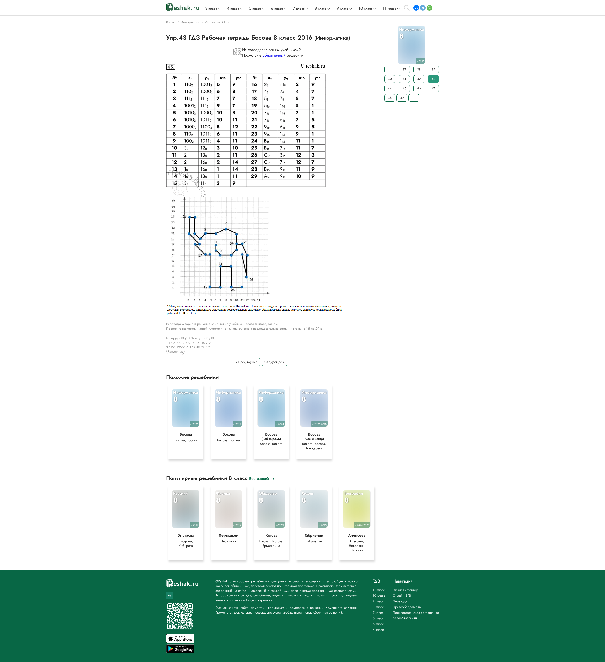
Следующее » (274, 361)
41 (404, 79)
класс (211, 8)
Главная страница (406, 589)
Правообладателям (407, 607)
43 (433, 79)
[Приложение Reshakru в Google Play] (180, 651)
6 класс (378, 618)
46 (419, 88)
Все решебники (263, 478)
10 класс (379, 595)
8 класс (378, 607)
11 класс (379, 589)
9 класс (378, 601)
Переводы (400, 601)
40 (390, 79)
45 (404, 88)
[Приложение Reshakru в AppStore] (180, 641)
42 (419, 79)
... (390, 69)
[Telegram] (423, 8)
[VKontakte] (416, 8)
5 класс (378, 624)
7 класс (378, 612)
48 (390, 98)
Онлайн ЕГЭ (402, 595)
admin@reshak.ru (405, 617)
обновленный (274, 55)
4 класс (378, 629)
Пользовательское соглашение (416, 612)
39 (433, 69)
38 (418, 69)
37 (404, 69)
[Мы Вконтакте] (169, 595)
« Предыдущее (246, 361)
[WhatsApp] (429, 8)
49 (402, 98)
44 (390, 88)
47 (433, 88)
